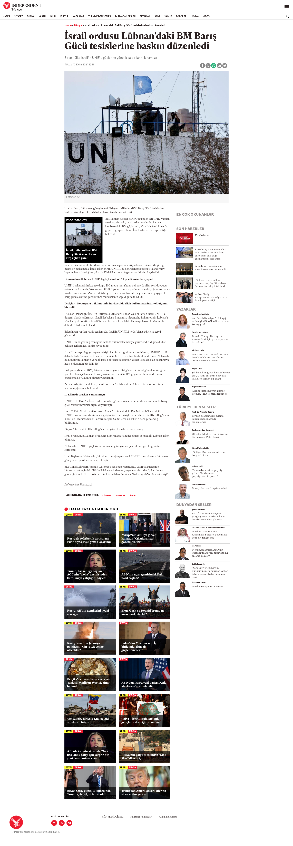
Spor (157, 16)
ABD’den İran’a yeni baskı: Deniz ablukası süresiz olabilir (144, 684)
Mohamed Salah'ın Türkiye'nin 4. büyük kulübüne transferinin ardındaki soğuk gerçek (210, 357)
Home (68, 25)
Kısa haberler (202, 235)
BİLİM (53, 16)
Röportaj (181, 16)
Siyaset (18, 16)
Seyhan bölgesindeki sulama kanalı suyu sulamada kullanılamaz (208, 419)
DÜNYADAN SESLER (125, 16)
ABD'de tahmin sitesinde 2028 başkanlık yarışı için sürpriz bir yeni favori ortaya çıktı (88, 755)
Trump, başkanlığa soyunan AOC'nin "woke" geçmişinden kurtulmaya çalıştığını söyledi (87, 575)
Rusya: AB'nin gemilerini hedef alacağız (88, 612)
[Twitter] (62, 823)
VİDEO (206, 16)
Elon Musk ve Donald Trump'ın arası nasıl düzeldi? (142, 612)
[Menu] (286, 6)
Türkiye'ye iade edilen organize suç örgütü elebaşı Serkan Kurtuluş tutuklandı (210, 283)
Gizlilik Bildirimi (168, 817)
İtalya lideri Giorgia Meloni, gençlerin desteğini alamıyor (140, 721)
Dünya (31, 16)
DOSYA (195, 16)
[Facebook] (54, 823)
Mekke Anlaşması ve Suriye (207, 586)
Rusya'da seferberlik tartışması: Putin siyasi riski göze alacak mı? (89, 540)
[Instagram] (69, 823)
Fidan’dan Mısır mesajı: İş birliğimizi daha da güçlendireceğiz (138, 647)
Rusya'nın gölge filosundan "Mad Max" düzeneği (143, 757)
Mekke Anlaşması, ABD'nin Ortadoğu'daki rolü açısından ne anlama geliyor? (210, 553)
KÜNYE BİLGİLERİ (112, 817)
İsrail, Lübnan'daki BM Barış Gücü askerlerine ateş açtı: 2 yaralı (81, 254)
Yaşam (42, 16)
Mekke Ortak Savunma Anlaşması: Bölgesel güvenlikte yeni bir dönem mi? (209, 535)
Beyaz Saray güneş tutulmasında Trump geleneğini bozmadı (89, 793)
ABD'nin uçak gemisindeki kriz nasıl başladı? (142, 576)
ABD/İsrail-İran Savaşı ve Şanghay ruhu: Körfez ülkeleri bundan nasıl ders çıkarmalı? (209, 516)
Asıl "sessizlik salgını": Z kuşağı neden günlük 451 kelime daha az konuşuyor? (210, 321)
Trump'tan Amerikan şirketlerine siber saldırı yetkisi (143, 793)
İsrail (133, 495)
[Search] (287, 16)
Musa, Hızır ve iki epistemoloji (209, 488)
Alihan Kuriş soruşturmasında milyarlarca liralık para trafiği (211, 297)
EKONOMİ (145, 16)
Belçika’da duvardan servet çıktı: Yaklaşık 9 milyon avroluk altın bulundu (89, 683)
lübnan (106, 495)
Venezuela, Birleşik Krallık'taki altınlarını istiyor (88, 721)
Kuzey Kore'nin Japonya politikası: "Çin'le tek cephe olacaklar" (85, 647)
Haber (6, 16)
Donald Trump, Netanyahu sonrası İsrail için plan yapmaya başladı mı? (210, 339)
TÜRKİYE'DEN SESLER (99, 16)
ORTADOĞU (120, 495)
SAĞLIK (168, 16)
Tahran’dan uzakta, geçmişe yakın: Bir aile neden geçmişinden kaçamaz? (207, 473)
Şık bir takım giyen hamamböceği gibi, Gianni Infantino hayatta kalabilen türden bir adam (211, 376)
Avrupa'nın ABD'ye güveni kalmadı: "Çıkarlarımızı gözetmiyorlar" (139, 539)
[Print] (224, 65)
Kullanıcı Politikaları (141, 817)
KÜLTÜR (64, 16)
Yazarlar (78, 16)
